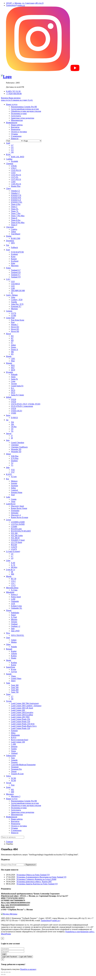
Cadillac (9, 159)
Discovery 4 (16, 515)
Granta (13, 499)
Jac (7, 420)
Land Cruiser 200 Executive (22, 712)
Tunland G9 (15, 272)
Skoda (8, 660)
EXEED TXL (16, 202)
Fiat (7, 245)
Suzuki (9, 674)
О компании (16, 136)
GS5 (13, 286)
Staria (13, 377)
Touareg (14, 762)
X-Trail (14, 617)
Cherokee (15, 445)
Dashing (14, 461)
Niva (8, 633)
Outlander (15, 601)
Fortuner (14, 731)
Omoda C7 (15, 193)
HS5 (13, 365)
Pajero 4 (14, 594)
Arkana (14, 653)
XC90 (13, 778)
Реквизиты (15, 129)
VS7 (13, 472)
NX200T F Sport (18, 540)
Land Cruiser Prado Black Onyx (24, 726)
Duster (13, 658)
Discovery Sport (17, 506)
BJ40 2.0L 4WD (17, 157)
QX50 (13, 402)
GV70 (13, 313)
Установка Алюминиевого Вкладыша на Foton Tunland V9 (41, 877)
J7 (12, 436)
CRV (13, 359)
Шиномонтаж (17, 120)
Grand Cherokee (17, 442)
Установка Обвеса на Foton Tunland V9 (33, 875)
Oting (8, 644)
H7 (12, 338)
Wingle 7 (14, 324)
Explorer (14, 254)
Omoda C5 (15, 191)
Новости (14, 138)
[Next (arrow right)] (5, 974)
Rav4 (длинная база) (19, 740)
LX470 (14, 549)
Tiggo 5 (14, 207)
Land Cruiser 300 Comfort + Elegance (26, 706)
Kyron (13, 669)
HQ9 (13, 370)
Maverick (14, 266)
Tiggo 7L (14, 211)
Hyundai (9, 372)
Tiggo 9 (14, 225)
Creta (13, 381)
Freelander (15, 510)
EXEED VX (16, 195)
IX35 (13, 390)
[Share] (5, 972)
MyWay (14, 567)
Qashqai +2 (15, 626)
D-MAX (14, 417)
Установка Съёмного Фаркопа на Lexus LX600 (36, 879)
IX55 (13, 393)
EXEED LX (16, 200)
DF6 (13, 243)
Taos (13, 758)
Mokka (14, 642)
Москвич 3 (15, 796)
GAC (8, 279)
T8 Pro (13, 427)
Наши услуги (11, 104)
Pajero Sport (16, 597)
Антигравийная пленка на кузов (25, 109)
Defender (14, 513)
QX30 (13, 399)
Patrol (13, 615)
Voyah (8, 783)
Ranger (14, 259)
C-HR (13, 744)
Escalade (14, 161)
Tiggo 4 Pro (15, 204)
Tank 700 (14, 692)
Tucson (14, 383)
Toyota (9, 701)
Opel (8, 638)
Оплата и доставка (19, 132)
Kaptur (13, 651)
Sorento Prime (16, 492)
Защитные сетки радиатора (22, 118)
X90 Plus (14, 456)
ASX (13, 603)
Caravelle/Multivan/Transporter (23, 765)
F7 (12, 343)
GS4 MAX (15, 284)
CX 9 (13, 585)
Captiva (14, 229)
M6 (12, 352)
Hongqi (9, 363)
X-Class (14, 590)
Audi (8, 143)
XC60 (13, 780)
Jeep (8, 440)
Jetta (8, 467)
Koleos (14, 656)
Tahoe (13, 231)
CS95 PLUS (16, 184)
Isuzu (8, 415)
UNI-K (14, 166)
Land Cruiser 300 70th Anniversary (25, 703)
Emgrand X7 (16, 306)
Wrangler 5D (16, 452)
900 (12, 574)
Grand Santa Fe (17, 386)
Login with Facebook (9, 957)
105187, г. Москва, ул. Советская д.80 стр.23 (25, 3)
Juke (13, 628)
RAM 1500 (15, 238)
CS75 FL (14, 177)
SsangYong (10, 667)
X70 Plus (14, 458)
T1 (12, 465)
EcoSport (14, 261)
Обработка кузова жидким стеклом (26, 111)
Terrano (14, 622)
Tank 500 (14, 687)
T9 (12, 429)
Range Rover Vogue (19, 508)
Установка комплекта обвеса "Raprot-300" (34, 881)
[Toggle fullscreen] (7, 972)
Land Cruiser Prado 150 (20, 721)
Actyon (14, 672)
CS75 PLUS (16, 179)
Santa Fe (14, 379)
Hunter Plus (15, 186)
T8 (12, 699)
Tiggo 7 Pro (15, 213)
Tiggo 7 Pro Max (17, 216)
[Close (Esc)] (2, 972)
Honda (8, 356)
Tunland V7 (15, 275)
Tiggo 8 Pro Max (17, 222)
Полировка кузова (19, 113)
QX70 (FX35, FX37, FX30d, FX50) (25, 404)
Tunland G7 (15, 270)
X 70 (13, 565)
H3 (12, 336)
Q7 (12, 145)
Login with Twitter (25, 957)
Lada (8, 497)
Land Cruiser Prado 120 (20, 728)
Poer (13, 322)
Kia (7, 479)
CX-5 (13, 581)
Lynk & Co (10, 569)
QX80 (13, 413)
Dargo (13, 347)
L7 (12, 556)
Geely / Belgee (12, 295)
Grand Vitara (16, 678)
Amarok (14, 760)
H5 (12, 354)
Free (12, 785)
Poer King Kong (17, 320)
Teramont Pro (16, 769)
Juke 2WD (15, 631)
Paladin (14, 647)
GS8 (13, 288)
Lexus (8, 520)
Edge (13, 263)
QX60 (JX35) (16, 411)
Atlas (13, 297)
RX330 (14, 545)
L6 (12, 554)
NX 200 (14, 533)
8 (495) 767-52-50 (13, 91)
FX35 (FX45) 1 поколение (22, 406)
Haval (8, 334)
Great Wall (10, 318)
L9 (12, 558)
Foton (8, 268)
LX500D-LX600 (18, 522)
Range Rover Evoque (19, 517)
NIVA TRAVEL (17, 635)
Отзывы (14, 134)
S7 (12, 293)
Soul (13, 495)
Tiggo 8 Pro (15, 220)
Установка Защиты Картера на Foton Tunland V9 (37, 884)
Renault (9, 649)
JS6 (12, 424)
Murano (14, 619)
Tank (8, 683)
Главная (9, 842)
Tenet (8, 694)
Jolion (13, 345)
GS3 (13, 281)
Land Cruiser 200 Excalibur (22, 715)
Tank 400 (14, 690)
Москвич (10, 794)
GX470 (14, 547)
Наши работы (17, 125)
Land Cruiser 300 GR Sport (22, 708)
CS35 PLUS (16, 170)
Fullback (14, 247)
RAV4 (13, 737)
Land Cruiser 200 (18, 710)
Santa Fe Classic (17, 395)
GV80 (13, 315)
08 (12, 572)
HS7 (13, 368)
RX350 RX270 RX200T (21, 531)
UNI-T (13, 168)
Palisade (14, 374)
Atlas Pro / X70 (17, 304)
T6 (12, 431)
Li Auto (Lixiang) (13, 551)
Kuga (13, 256)
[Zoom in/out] (9, 972)
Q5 (12, 148)
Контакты (15, 127)
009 (12, 792)
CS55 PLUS (16, 175)
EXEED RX (16, 197)
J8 (12, 438)
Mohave (14, 481)
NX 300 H (15, 538)
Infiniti (8, 397)
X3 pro (14, 476)
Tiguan (13, 771)
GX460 (14, 526)
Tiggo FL (14, 209)
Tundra (14, 749)
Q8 (12, 152)
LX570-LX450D (18, 524)
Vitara (13, 676)
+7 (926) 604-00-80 (14, 93)
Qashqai (14, 624)
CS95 (13, 182)
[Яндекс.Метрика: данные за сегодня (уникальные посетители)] (9, 914)
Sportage (14, 486)
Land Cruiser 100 (18, 742)
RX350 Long (16, 529)
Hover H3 (15, 327)
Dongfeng (10, 241)
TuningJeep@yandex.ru (15, 5)
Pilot (13, 361)
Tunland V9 (15, 277)
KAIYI (9, 474)
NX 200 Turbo (17, 535)
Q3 (12, 150)
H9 (12, 340)
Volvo (8, 776)
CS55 (13, 173)
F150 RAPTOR (17, 252)
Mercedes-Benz (12, 588)
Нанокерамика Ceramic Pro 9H (24, 107)
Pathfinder (15, 613)
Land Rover (11, 504)
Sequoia (14, 746)
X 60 (13, 563)
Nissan (8, 610)
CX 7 (13, 583)
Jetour (8, 454)
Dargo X (14, 349)
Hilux (13, 733)
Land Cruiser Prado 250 (20, 719)
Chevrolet (10, 227)
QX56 (13, 408)
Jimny (13, 681)
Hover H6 (15, 331)
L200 (13, 599)
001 (12, 789)
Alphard (14, 753)
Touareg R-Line (17, 774)
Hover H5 (15, 329)
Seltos (13, 488)
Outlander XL (16, 608)
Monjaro (14, 309)
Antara (13, 640)
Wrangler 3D (16, 449)
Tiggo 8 (14, 218)
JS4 (12, 422)
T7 (12, 696)
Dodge (8, 236)
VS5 (13, 470)
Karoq (13, 665)
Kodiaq (14, 662)
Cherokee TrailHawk (19, 447)
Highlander (15, 735)
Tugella (14, 302)
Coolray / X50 (16, 300)
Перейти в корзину (28, 969)
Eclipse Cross (16, 606)
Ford (8, 250)
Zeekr (8, 787)
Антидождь (16, 116)
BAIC (8, 154)
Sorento (14, 483)
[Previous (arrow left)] (2, 974)
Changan (9, 163)
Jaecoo (8, 433)
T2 (12, 463)
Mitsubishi (10, 592)
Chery (8, 188)
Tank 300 (14, 685)
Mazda (8, 576)
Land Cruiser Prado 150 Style (22, 724)
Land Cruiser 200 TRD (20, 717)
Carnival (14, 490)
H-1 (12, 388)
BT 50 (13, 579)
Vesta (13, 501)
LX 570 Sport (16, 542)
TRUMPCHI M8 (18, 290)
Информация (11, 122)
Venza (13, 751)
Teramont (14, 767)
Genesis (9, 311)
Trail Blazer (15, 234)
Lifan (8, 560)
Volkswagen (11, 755)
